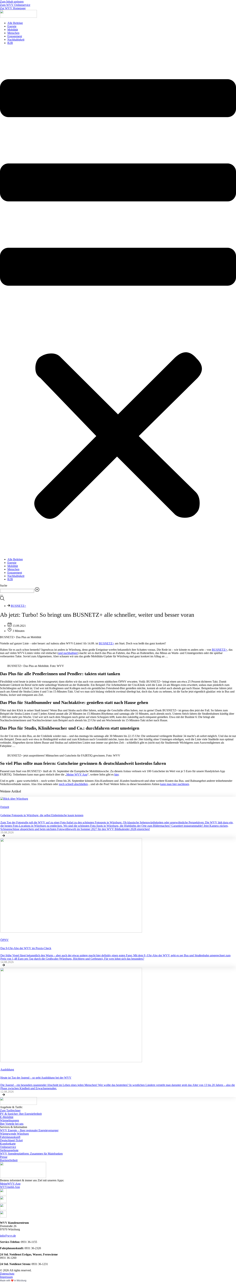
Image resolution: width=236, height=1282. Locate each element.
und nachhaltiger (68, 653)
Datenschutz (7, 1273)
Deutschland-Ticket (11, 1140)
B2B (10, 42)
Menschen (13, 32)
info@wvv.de (8, 1235)
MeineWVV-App (10, 1183)
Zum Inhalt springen (12, 1)
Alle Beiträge (15, 23)
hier (116, 774)
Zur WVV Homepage (13, 8)
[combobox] (17, 591)
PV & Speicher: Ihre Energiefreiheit (21, 1113)
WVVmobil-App (10, 1187)
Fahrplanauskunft (10, 1137)
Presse (3, 1156)
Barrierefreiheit (9, 1160)
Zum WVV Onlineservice (15, 4)
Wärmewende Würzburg (14, 1133)
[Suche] (1, 595)
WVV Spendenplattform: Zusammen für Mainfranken (31, 1153)
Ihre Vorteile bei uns (11, 1123)
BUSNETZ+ (18, 605)
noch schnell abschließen (73, 784)
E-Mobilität (6, 1117)
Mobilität (12, 29)
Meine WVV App (76, 774)
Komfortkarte (8, 1143)
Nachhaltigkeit (15, 39)
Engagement (14, 36)
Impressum (6, 1276)
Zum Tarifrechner (10, 1110)
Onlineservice (8, 1147)
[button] (118, 301)
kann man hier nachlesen (174, 784)
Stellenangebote (9, 1150)
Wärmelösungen (9, 1120)
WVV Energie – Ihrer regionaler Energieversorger (29, 1130)
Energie (11, 26)
